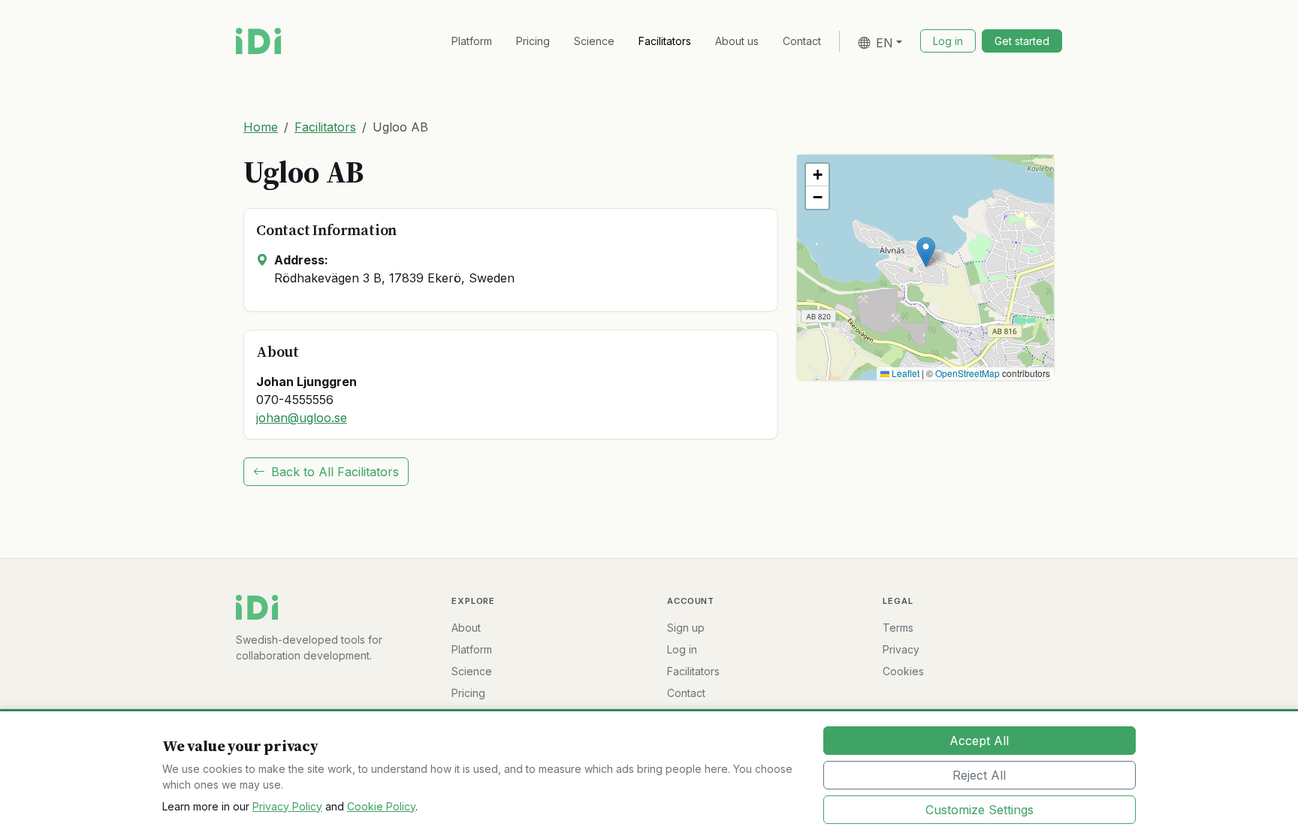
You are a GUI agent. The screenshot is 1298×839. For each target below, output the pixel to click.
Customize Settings (979, 809)
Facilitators (664, 41)
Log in (682, 649)
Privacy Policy (287, 806)
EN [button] (884, 42)
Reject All (979, 775)
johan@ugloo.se (301, 417)
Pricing (533, 41)
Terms (898, 627)
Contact (802, 41)
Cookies (903, 671)
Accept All (979, 740)
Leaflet (904, 373)
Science (594, 41)
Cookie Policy (381, 806)
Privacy (901, 649)
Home (260, 126)
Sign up (686, 627)
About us (737, 41)
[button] (925, 252)
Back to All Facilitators (335, 471)
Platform (471, 41)
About (466, 627)
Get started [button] (1022, 41)
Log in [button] (948, 41)
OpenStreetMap (967, 373)
